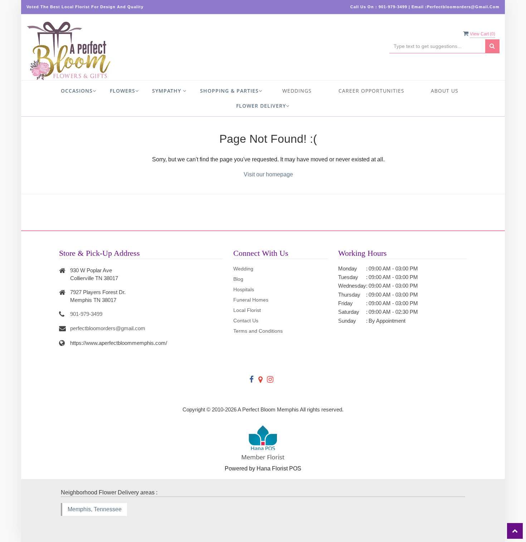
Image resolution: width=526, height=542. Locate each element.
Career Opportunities (371, 90)
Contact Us (245, 320)
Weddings (297, 90)
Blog (238, 279)
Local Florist (247, 310)
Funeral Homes (250, 300)
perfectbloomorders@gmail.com (107, 328)
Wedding (243, 269)
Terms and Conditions (258, 331)
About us (444, 90)
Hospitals (243, 289)
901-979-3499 (86, 314)
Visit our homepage (268, 174)
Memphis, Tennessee (95, 509)
